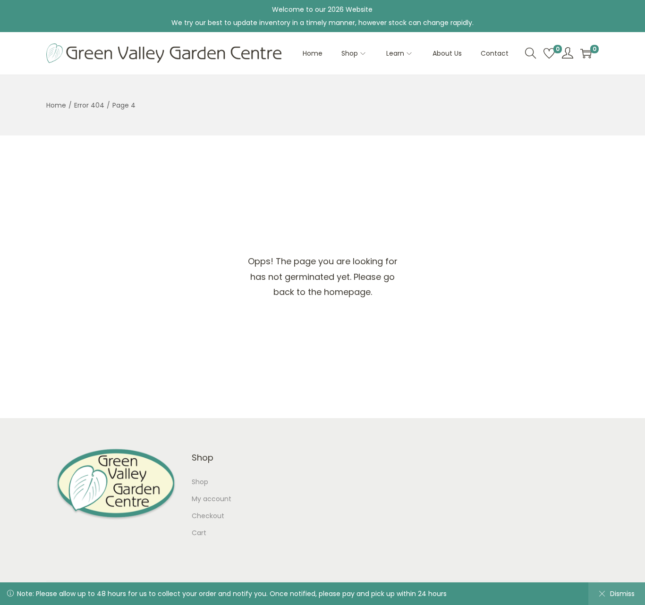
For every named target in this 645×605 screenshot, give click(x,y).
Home (56, 105)
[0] (549, 53)
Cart (199, 533)
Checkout (208, 516)
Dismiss (622, 593)
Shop (200, 482)
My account (211, 499)
